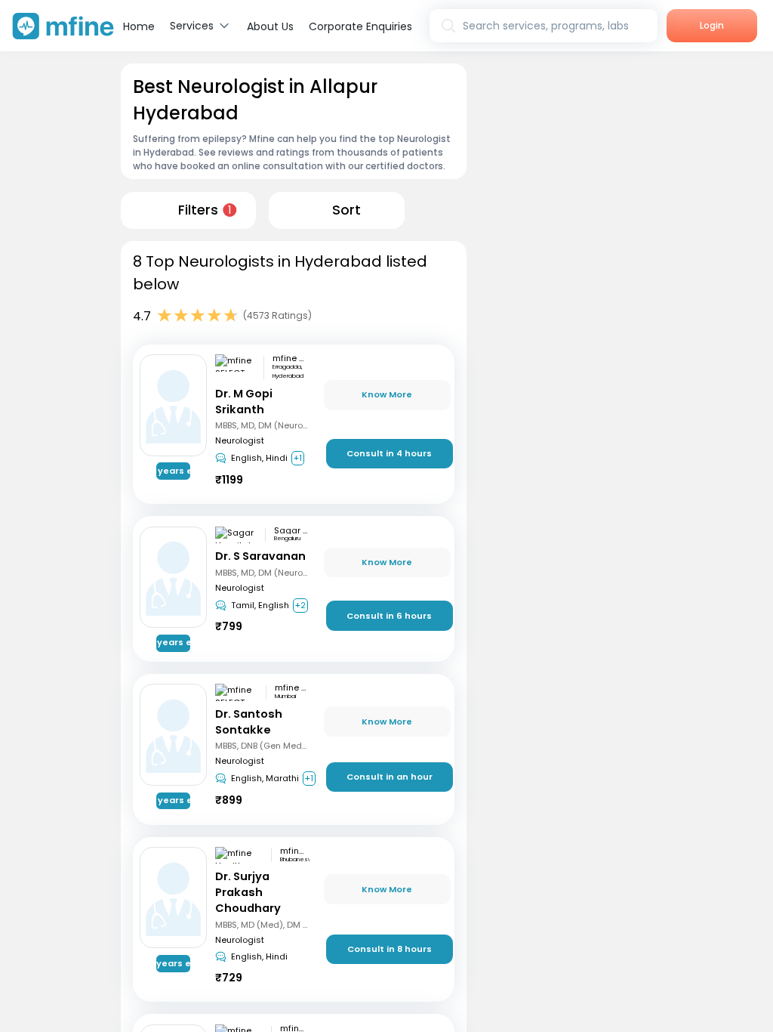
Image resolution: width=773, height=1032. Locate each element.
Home (139, 26)
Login (712, 25)
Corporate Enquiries (360, 26)
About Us (270, 26)
